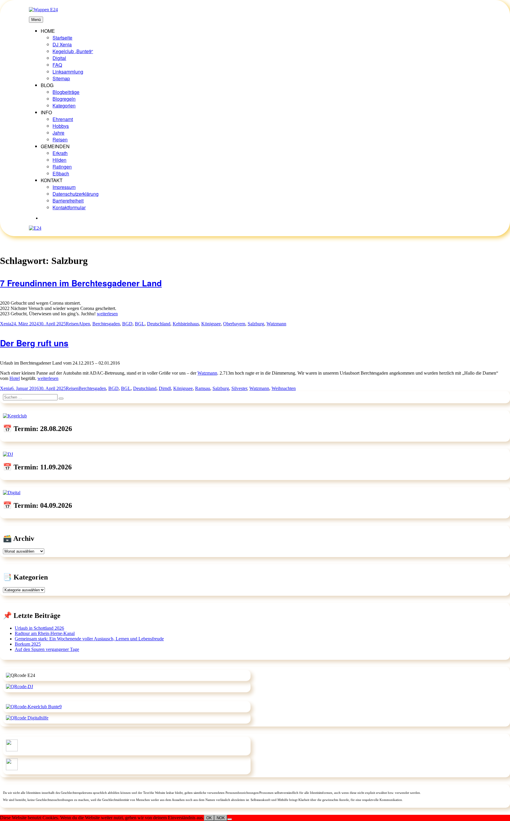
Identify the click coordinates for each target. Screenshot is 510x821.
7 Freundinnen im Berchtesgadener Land (81, 283)
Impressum (64, 187)
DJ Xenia (62, 44)
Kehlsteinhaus (186, 323)
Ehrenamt (63, 119)
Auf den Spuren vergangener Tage (47, 649)
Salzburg (256, 323)
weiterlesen (107, 313)
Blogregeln (64, 98)
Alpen (84, 323)
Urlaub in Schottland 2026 (39, 628)
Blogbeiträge (66, 92)
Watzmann (276, 323)
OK (209, 818)
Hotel (14, 378)
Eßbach (61, 173)
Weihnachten (284, 388)
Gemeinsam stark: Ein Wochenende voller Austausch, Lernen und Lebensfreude (89, 638)
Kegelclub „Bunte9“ (73, 51)
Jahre (58, 132)
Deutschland (158, 323)
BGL (140, 323)
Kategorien (64, 105)
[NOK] (229, 819)
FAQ (57, 64)
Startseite (62, 37)
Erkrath (60, 153)
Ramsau (202, 388)
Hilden (59, 159)
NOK (221, 818)
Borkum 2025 (28, 644)
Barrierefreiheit (68, 200)
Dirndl (165, 388)
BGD (127, 323)
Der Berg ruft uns (34, 343)
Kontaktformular (69, 207)
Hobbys (61, 126)
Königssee (211, 323)
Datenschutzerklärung (76, 193)
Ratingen (62, 166)
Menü (36, 19)
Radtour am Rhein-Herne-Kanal (45, 633)
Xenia (5, 323)
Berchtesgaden (106, 323)
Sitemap (61, 78)
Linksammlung (68, 71)
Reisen (60, 139)
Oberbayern (234, 323)
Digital (59, 58)
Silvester (239, 388)
